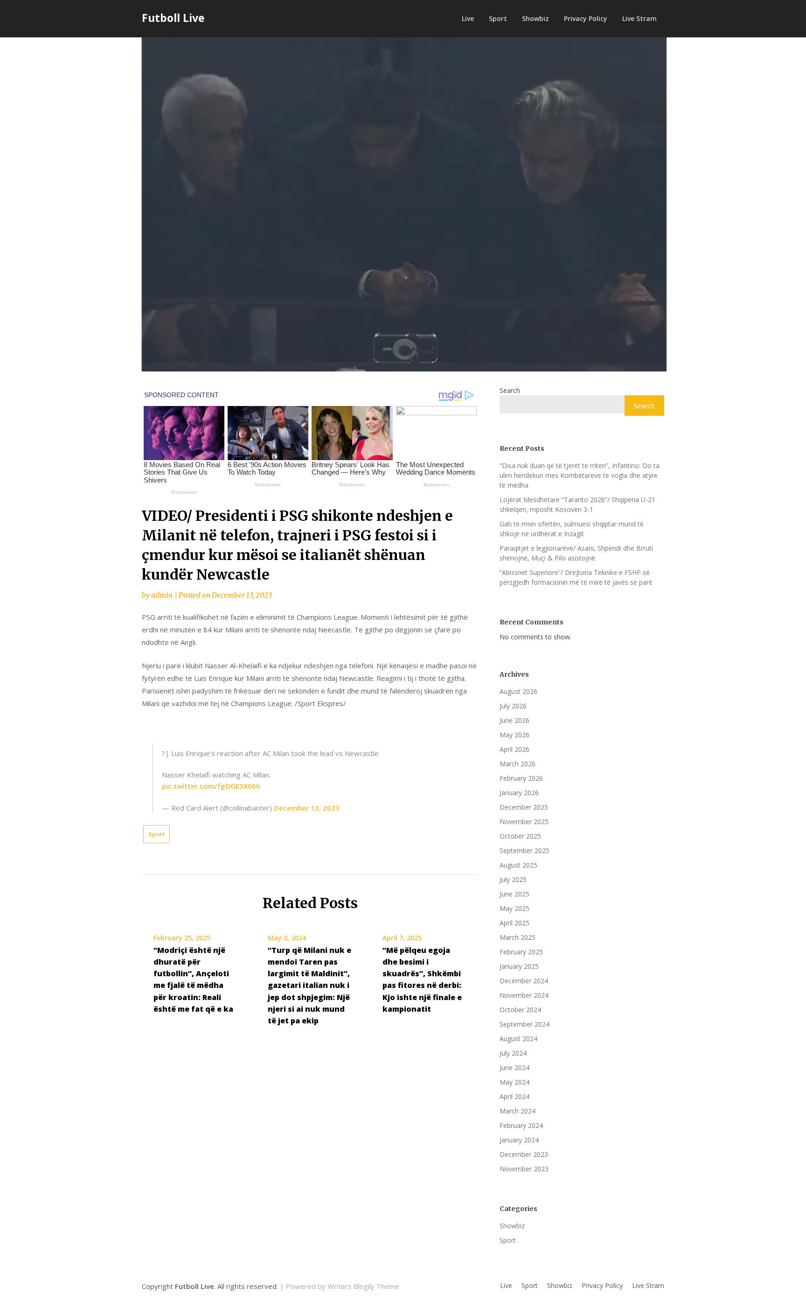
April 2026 (514, 749)
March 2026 (517, 763)
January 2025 (519, 966)
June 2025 (514, 893)
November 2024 (524, 995)
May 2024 (514, 1082)
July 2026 (513, 705)
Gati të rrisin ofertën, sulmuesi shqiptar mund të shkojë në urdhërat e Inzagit (572, 528)
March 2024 (517, 1110)
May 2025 (514, 908)
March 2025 (517, 937)
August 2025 (518, 865)
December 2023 (524, 1154)
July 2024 (513, 1053)
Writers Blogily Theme (363, 1286)
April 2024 (514, 1096)
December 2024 (524, 980)
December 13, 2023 (307, 807)
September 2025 (524, 850)
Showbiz (535, 18)
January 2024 (519, 1139)
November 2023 (524, 1168)
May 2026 (514, 734)
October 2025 (520, 836)
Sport (498, 18)
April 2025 (514, 922)
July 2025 (513, 879)
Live (468, 18)
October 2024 (520, 1009)
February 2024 (521, 1125)
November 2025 (524, 821)
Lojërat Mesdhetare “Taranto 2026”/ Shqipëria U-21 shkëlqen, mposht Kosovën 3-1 (577, 504)
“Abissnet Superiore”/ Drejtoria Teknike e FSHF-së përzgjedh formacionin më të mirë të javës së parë (576, 577)
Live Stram (639, 18)
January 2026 (519, 792)
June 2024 (514, 1067)
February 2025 (521, 951)
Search (510, 390)
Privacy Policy (585, 18)
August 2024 (518, 1038)
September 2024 (524, 1024)
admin (162, 595)
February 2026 (521, 778)
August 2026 (518, 691)
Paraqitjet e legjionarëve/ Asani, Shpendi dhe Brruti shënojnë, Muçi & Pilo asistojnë (576, 553)
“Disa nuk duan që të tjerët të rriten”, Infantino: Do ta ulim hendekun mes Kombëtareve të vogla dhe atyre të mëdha (580, 475)
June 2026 (514, 720)
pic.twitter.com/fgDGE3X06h (211, 786)
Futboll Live (173, 17)
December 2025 (524, 807)
